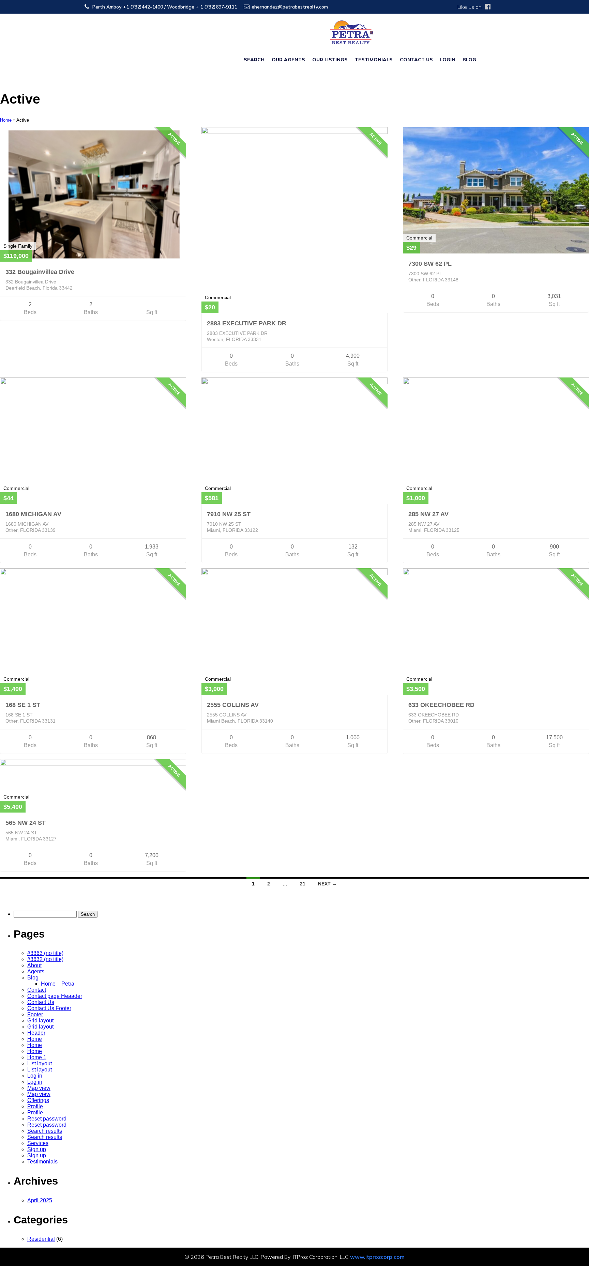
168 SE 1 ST (22, 704)
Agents (35, 971)
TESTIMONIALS (374, 60)
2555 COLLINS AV (233, 704)
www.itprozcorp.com (377, 1256)
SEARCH (254, 60)
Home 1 (36, 1057)
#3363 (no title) (45, 953)
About (34, 965)
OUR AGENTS (288, 60)
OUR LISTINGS (330, 60)
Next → (327, 883)
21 (302, 883)
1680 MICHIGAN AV (33, 514)
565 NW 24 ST (25, 822)
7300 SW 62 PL (430, 263)
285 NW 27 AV (428, 514)
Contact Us (40, 1002)
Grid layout (40, 1020)
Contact (36, 990)
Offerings (38, 1100)
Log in (34, 1076)
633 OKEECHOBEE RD (441, 704)
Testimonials (42, 1161)
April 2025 (39, 1200)
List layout (39, 1063)
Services (37, 1143)
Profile (35, 1106)
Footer (35, 1014)
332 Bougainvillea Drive (39, 271)
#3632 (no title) (45, 959)
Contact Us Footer (49, 1008)
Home (6, 120)
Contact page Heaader (54, 996)
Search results (44, 1131)
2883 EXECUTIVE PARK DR (246, 323)
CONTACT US (416, 60)
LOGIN (447, 60)
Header (36, 1033)
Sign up (36, 1149)
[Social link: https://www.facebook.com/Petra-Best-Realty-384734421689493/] (488, 7)
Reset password (46, 1119)
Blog (33, 978)
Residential (41, 1239)
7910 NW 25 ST (229, 514)
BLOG (469, 60)
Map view (38, 1088)
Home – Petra (57, 984)
